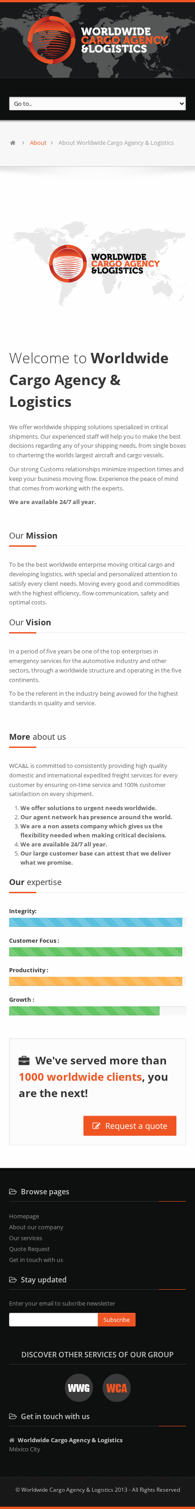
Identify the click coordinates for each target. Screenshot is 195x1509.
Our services (25, 1238)
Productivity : (29, 970)
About (38, 143)
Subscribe (116, 1320)
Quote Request (29, 1249)
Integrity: (23, 911)
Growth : (21, 999)
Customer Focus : (34, 940)
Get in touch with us (36, 1260)
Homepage (24, 1216)
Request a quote (135, 1125)
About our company (36, 1227)
